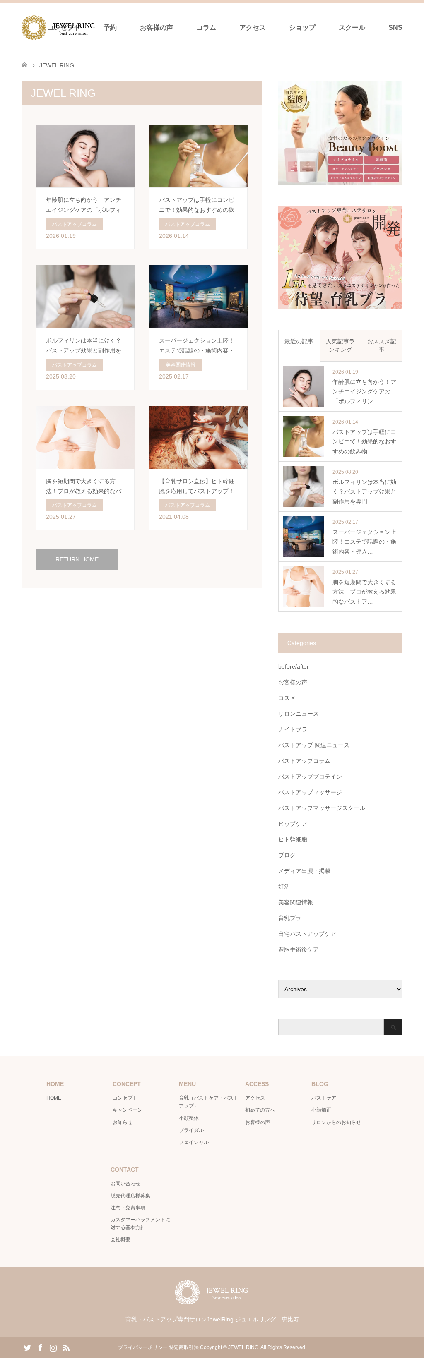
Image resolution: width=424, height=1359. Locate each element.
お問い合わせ (125, 1183)
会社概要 (120, 1239)
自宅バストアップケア (307, 933)
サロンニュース (298, 713)
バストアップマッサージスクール (321, 808)
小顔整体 (189, 1118)
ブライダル (191, 1130)
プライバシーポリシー (143, 1347)
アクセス (252, 27)
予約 (110, 27)
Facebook (40, 1347)
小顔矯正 (321, 1110)
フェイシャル (194, 1142)
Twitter (27, 1347)
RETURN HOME (77, 559)
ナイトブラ (292, 729)
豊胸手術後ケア (298, 949)
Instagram (53, 1347)
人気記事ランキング (340, 345)
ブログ (287, 855)
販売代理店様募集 (130, 1195)
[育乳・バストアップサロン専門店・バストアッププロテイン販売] (212, 1300)
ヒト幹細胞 (292, 839)
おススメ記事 (381, 345)
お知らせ (122, 1122)
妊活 (284, 886)
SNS (395, 27)
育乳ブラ (289, 918)
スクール (352, 27)
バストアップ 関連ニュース (313, 745)
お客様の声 (156, 27)
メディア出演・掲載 (304, 871)
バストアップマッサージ (310, 792)
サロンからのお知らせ (336, 1122)
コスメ (287, 698)
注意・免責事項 (128, 1207)
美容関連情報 (295, 902)
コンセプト (63, 27)
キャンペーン (127, 1110)
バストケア (323, 1098)
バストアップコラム (304, 760)
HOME (53, 1098)
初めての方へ (260, 1110)
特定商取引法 (184, 1347)
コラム (206, 27)
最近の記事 (298, 341)
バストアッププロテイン (310, 776)
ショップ (302, 27)
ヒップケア (292, 823)
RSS (66, 1347)
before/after (293, 666)
